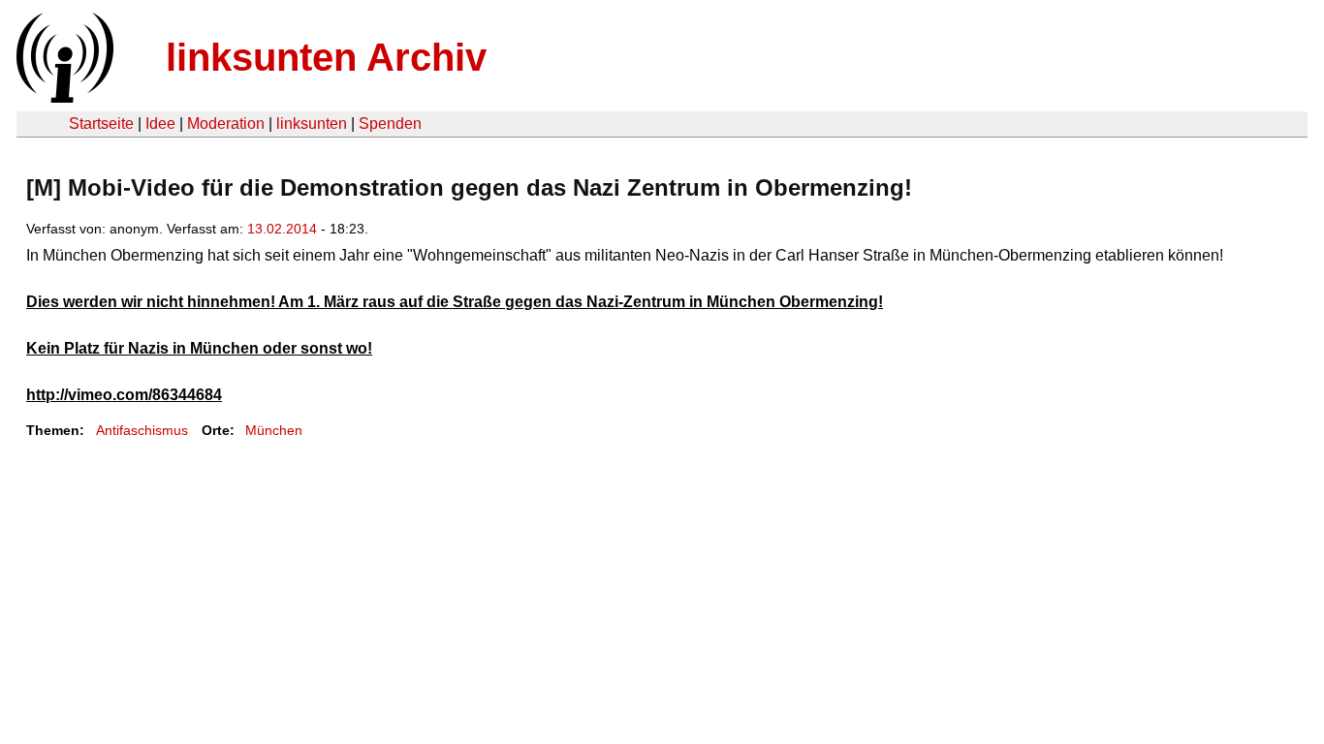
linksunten (311, 123)
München (273, 430)
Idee (160, 123)
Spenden (390, 123)
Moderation (226, 123)
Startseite (101, 123)
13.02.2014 (282, 228)
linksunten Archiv (326, 57)
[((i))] (63, 97)
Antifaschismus (142, 430)
